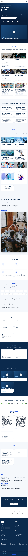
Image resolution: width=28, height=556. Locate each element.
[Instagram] (3, 528)
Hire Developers (17, 525)
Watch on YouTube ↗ (4, 391)
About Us (16, 522)
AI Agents (2, 534)
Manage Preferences (8, 554)
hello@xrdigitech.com (18, 531)
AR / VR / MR (3, 535)
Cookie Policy (7, 553)
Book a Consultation (14, 503)
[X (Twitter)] (7, 528)
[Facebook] (1, 528)
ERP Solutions (3, 531)
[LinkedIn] (5, 528)
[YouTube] (9, 528)
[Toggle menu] (26, 1)
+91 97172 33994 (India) (18, 534)
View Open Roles (4, 483)
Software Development (4, 539)
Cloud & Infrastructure (4, 538)
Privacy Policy (2, 553)
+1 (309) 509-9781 (3, 551)
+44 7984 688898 (21, 546)
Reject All (2, 554)
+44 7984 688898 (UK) (18, 535)
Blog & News (16, 526)
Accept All (13, 554)
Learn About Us (4, 210)
